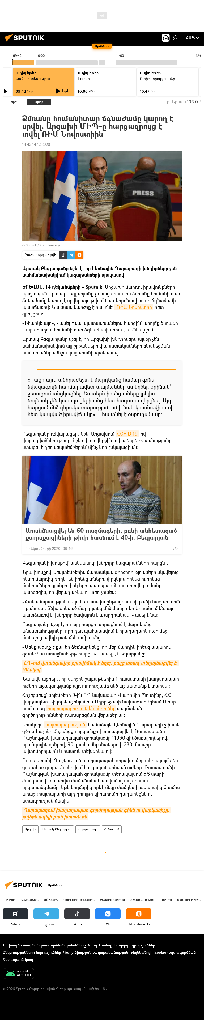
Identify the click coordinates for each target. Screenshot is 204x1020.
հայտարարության (65, 724)
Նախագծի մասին (19, 945)
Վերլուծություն (79, 900)
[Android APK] (19, 974)
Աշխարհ (51, 900)
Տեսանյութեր (142, 900)
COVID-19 (127, 433)
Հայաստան (29, 900)
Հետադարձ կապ (18, 959)
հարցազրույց (88, 829)
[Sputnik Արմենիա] (26, 42)
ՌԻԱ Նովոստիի (133, 307)
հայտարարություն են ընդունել (81, 708)
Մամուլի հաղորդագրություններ (127, 945)
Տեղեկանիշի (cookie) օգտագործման (163, 952)
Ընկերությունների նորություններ (32, 952)
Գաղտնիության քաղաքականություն (95, 952)
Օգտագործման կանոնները (61, 945)
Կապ (92, 945)
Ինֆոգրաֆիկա (112, 900)
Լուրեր (9, 900)
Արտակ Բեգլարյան (56, 829)
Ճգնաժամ (111, 829)
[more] (175, 548)
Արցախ (30, 829)
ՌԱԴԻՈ (166, 900)
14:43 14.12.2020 (36, 144)
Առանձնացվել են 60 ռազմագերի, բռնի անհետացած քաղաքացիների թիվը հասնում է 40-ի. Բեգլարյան (101, 534)
